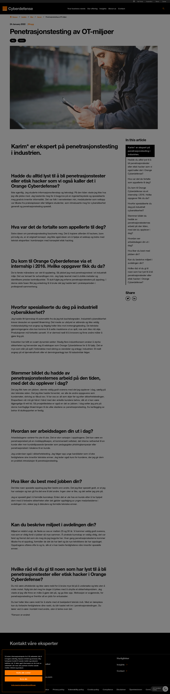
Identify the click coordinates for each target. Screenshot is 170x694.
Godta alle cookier (23, 673)
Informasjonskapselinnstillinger (23, 685)
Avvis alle (23, 679)
